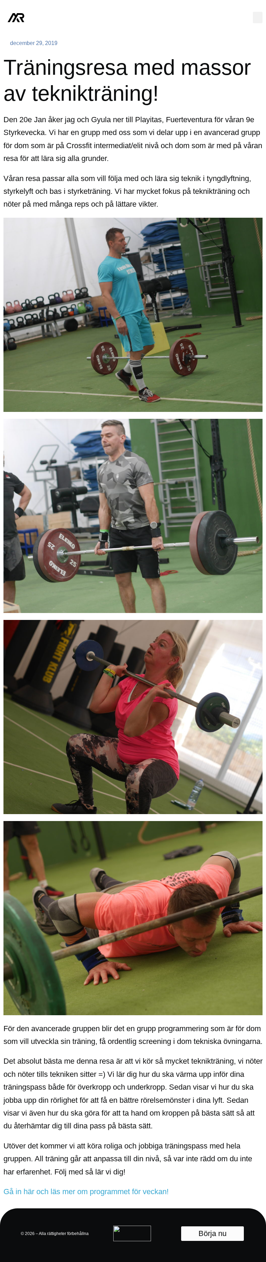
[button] (258, 17)
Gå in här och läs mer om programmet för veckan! (86, 1191)
